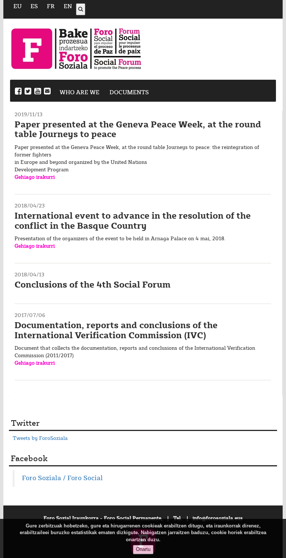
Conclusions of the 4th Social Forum (93, 285)
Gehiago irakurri (35, 177)
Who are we (79, 92)
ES (34, 6)
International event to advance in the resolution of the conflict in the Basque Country (133, 221)
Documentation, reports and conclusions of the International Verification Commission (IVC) (116, 331)
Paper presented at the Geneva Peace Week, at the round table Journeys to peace (138, 130)
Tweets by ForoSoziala (40, 438)
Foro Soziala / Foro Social (62, 478)
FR (51, 6)
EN (68, 6)
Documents (129, 92)
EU (17, 6)
